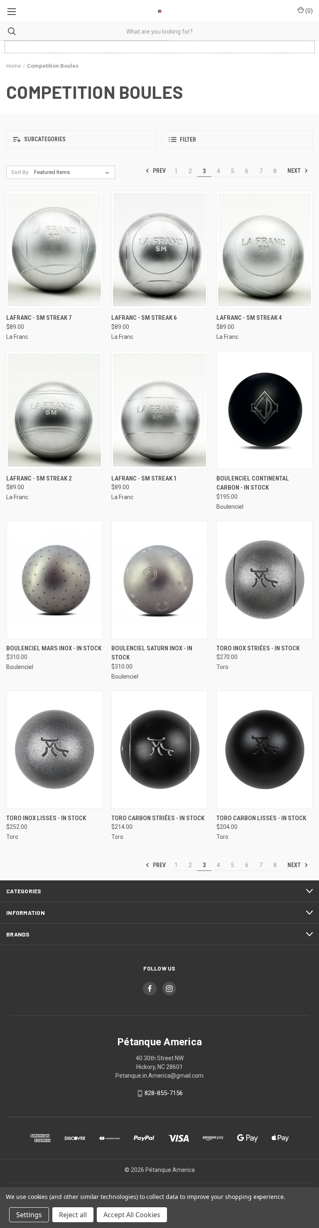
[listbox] (73, 172)
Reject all (73, 1214)
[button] (81, 139)
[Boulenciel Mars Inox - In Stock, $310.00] (54, 579)
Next (294, 170)
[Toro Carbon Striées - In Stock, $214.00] (159, 749)
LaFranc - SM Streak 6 (144, 317)
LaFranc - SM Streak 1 (144, 478)
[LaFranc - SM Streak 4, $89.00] (264, 249)
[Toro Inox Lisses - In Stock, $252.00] (54, 749)
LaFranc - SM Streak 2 (39, 478)
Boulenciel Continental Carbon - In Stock (252, 483)
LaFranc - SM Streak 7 (39, 317)
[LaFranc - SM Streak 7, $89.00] (54, 249)
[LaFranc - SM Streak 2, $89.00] (54, 410)
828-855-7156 (164, 1093)
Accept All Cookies (131, 1214)
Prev (159, 170)
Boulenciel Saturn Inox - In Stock (151, 653)
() (308, 10)
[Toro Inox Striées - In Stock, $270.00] (264, 579)
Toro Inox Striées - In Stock (257, 648)
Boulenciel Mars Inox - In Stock (53, 648)
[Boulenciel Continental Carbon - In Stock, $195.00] (264, 410)
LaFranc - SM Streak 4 (249, 317)
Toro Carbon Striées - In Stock (157, 818)
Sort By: (20, 172)
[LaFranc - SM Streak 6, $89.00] (159, 249)
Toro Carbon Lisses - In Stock (261, 818)
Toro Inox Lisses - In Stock (46, 818)
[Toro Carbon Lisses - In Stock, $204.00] (264, 749)
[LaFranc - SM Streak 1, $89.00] (159, 410)
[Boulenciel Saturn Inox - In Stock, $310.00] (159, 579)
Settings (29, 1214)
